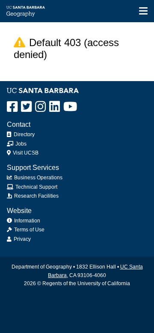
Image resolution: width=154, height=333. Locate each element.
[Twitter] (26, 107)
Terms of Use (28, 230)
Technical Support (35, 187)
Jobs (20, 144)
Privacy (21, 239)
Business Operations (37, 178)
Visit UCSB (25, 153)
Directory (23, 134)
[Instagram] (40, 107)
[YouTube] (70, 107)
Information (26, 221)
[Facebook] (12, 107)
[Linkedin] (54, 107)
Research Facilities (36, 196)
